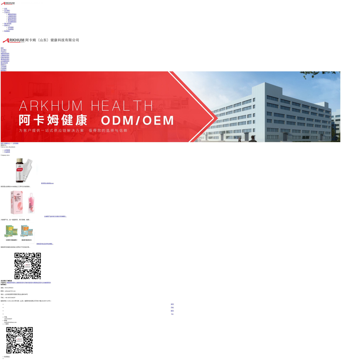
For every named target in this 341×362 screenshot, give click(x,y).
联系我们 (7, 31)
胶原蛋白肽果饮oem (47, 183)
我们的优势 (7, 23)
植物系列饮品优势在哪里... (45, 244)
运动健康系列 (12, 21)
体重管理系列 (12, 14)
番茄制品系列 (12, 20)
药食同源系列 (12, 18)
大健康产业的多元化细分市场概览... (55, 216)
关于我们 (7, 10)
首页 (5, 8)
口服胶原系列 (12, 16)
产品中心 (7, 12)
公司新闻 (10, 27)
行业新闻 (10, 29)
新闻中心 (7, 25)
